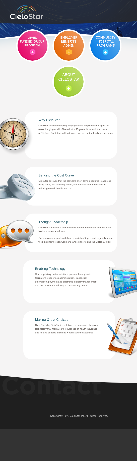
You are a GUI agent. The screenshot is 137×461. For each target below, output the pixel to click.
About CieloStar (68, 81)
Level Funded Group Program (32, 45)
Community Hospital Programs (104, 45)
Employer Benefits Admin (68, 45)
